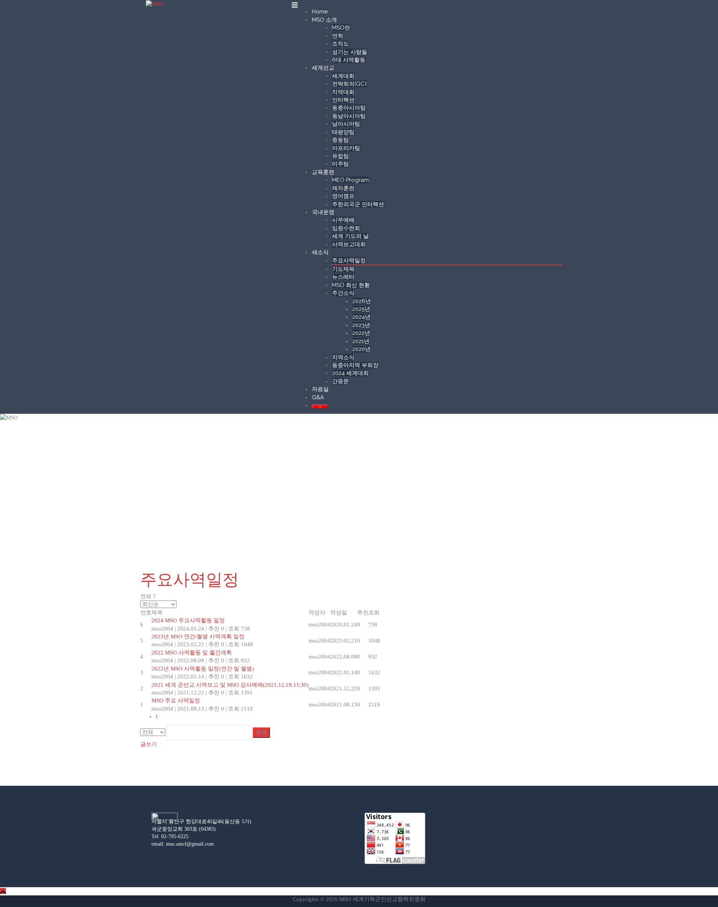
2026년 (361, 301)
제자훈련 (343, 188)
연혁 (337, 36)
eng (320, 406)
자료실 (320, 389)
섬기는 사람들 (349, 52)
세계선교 (323, 67)
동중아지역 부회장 (355, 365)
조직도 (340, 43)
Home (320, 11)
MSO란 (341, 27)
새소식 (320, 252)
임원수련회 (346, 228)
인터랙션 (343, 100)
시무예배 (343, 220)
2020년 (361, 349)
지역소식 (343, 357)
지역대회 (343, 92)
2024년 (361, 317)
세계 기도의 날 (350, 236)
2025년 (361, 309)
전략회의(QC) (349, 83)
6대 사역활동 (348, 60)
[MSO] (155, 4)
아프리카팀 (346, 148)
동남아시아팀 (349, 116)
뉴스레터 (343, 277)
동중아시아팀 (349, 107)
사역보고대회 (349, 244)
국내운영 (323, 212)
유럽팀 (340, 156)
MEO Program (350, 180)
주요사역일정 (349, 260)
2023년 (361, 325)
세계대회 (343, 76)
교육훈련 (323, 172)
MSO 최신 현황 (351, 285)
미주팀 (340, 164)
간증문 (340, 381)
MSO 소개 (324, 19)
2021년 (360, 341)
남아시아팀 (346, 123)
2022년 (361, 333)
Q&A (318, 397)
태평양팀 (343, 132)
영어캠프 (343, 196)
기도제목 (343, 269)
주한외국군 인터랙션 (358, 204)
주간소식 (343, 293)
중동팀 (340, 140)
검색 (261, 732)
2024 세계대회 (350, 373)
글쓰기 (148, 744)
